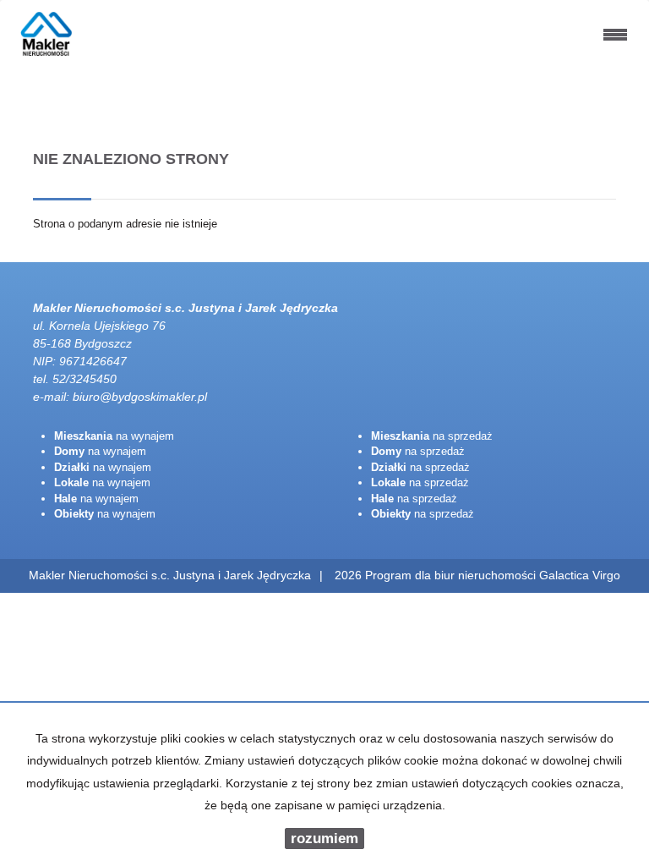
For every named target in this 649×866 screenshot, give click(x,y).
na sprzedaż (432, 436)
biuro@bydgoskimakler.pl (140, 396)
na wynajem (114, 436)
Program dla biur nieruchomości (452, 575)
